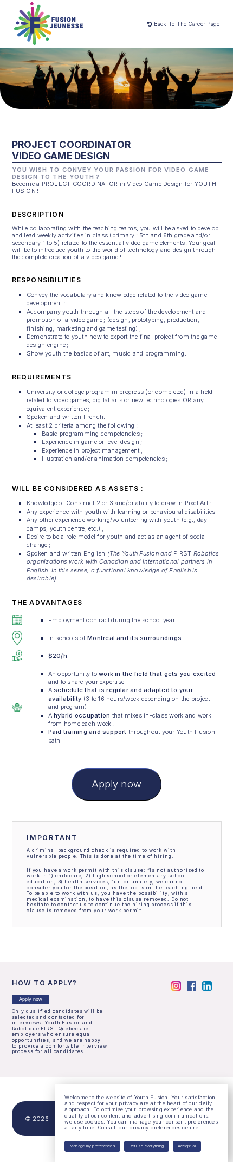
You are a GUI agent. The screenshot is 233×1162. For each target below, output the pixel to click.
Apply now (116, 784)
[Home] (48, 23)
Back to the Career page (185, 24)
